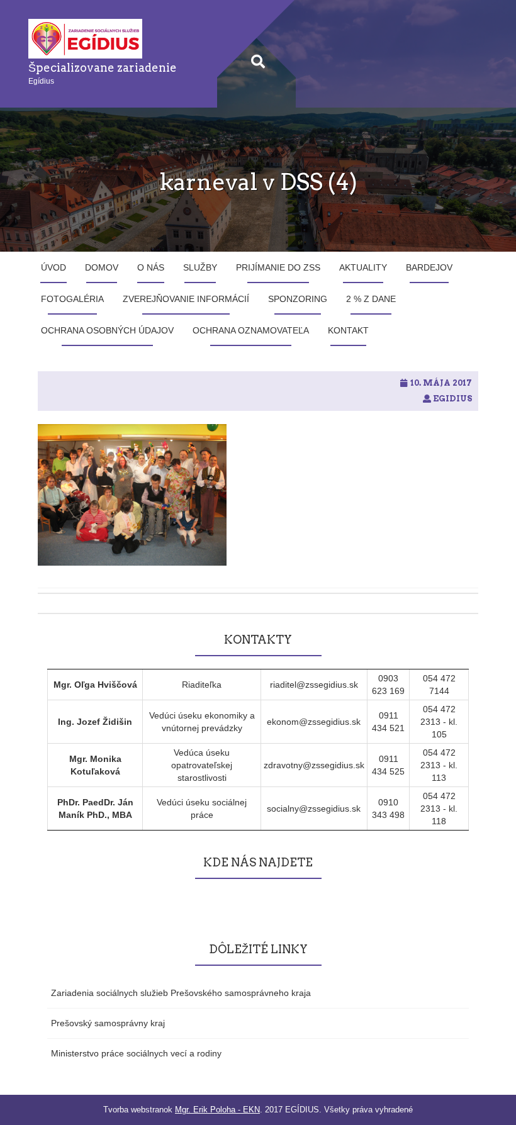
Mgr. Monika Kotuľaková (95, 765)
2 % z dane (371, 299)
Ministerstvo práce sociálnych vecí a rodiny (136, 1053)
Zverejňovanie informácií (186, 299)
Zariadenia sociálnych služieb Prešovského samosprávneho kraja (181, 993)
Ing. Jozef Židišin (95, 722)
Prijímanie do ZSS (278, 267)
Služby (200, 267)
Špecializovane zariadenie (102, 67)
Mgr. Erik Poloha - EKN (217, 1109)
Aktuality (363, 267)
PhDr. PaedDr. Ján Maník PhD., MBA (95, 808)
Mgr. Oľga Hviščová (95, 685)
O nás (150, 267)
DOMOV (101, 267)
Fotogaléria (72, 299)
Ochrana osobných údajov (107, 330)
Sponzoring (297, 299)
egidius (452, 398)
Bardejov (429, 267)
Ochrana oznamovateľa (251, 330)
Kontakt (348, 330)
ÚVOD (53, 267)
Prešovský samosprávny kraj (108, 1023)
